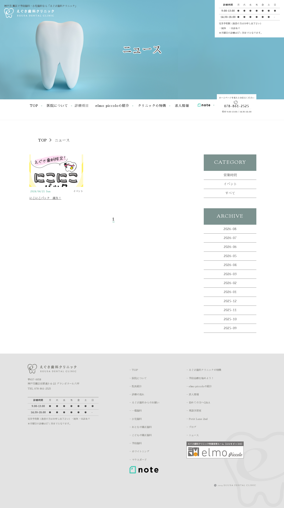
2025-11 (230, 310)
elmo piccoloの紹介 (112, 105)
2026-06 (230, 247)
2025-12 (230, 301)
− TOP (134, 370)
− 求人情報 (192, 394)
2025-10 (230, 319)
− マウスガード (138, 460)
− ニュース (192, 435)
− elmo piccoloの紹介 (199, 386)
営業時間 (230, 175)
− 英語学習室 (193, 410)
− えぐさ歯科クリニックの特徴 (203, 370)
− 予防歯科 (136, 443)
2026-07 (230, 238)
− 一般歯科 (136, 410)
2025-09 (230, 328)
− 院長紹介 (136, 386)
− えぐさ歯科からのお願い (144, 402)
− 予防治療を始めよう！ (200, 378)
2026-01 (230, 292)
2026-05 (230, 256)
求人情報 (182, 105)
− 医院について (138, 378)
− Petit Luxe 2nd (196, 419)
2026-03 (230, 274)
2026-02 (230, 283)
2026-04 (230, 265)
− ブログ (191, 427)
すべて (230, 193)
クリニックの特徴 (152, 105)
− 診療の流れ (137, 394)
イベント (230, 184)
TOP (34, 105)
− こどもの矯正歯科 (141, 435)
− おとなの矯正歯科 (141, 427)
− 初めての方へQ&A (198, 402)
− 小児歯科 (136, 419)
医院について (57, 105)
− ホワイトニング (139, 451)
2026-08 (230, 229)
